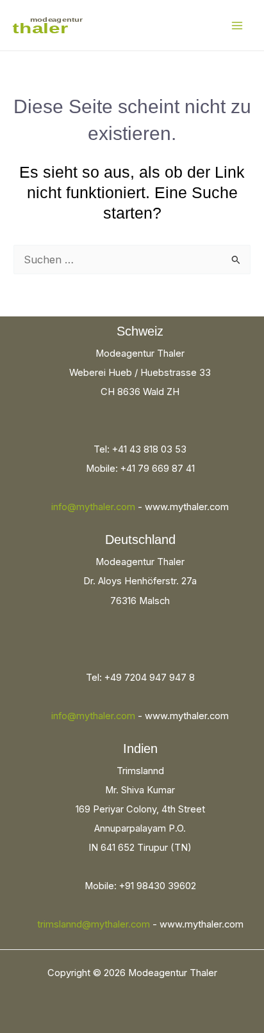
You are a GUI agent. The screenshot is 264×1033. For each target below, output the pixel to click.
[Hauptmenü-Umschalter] (236, 25)
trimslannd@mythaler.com (93, 924)
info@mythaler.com (93, 507)
